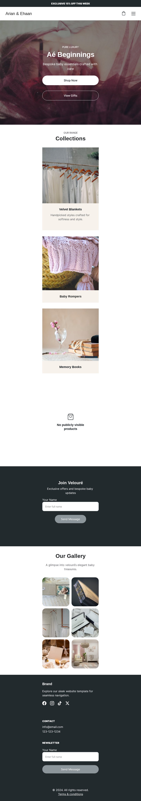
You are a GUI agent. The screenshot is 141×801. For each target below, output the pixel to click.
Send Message (70, 519)
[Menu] (133, 13)
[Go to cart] (123, 13)
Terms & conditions (70, 794)
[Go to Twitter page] (67, 703)
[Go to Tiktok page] (60, 703)
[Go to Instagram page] (52, 703)
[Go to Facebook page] (44, 703)
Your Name (49, 499)
